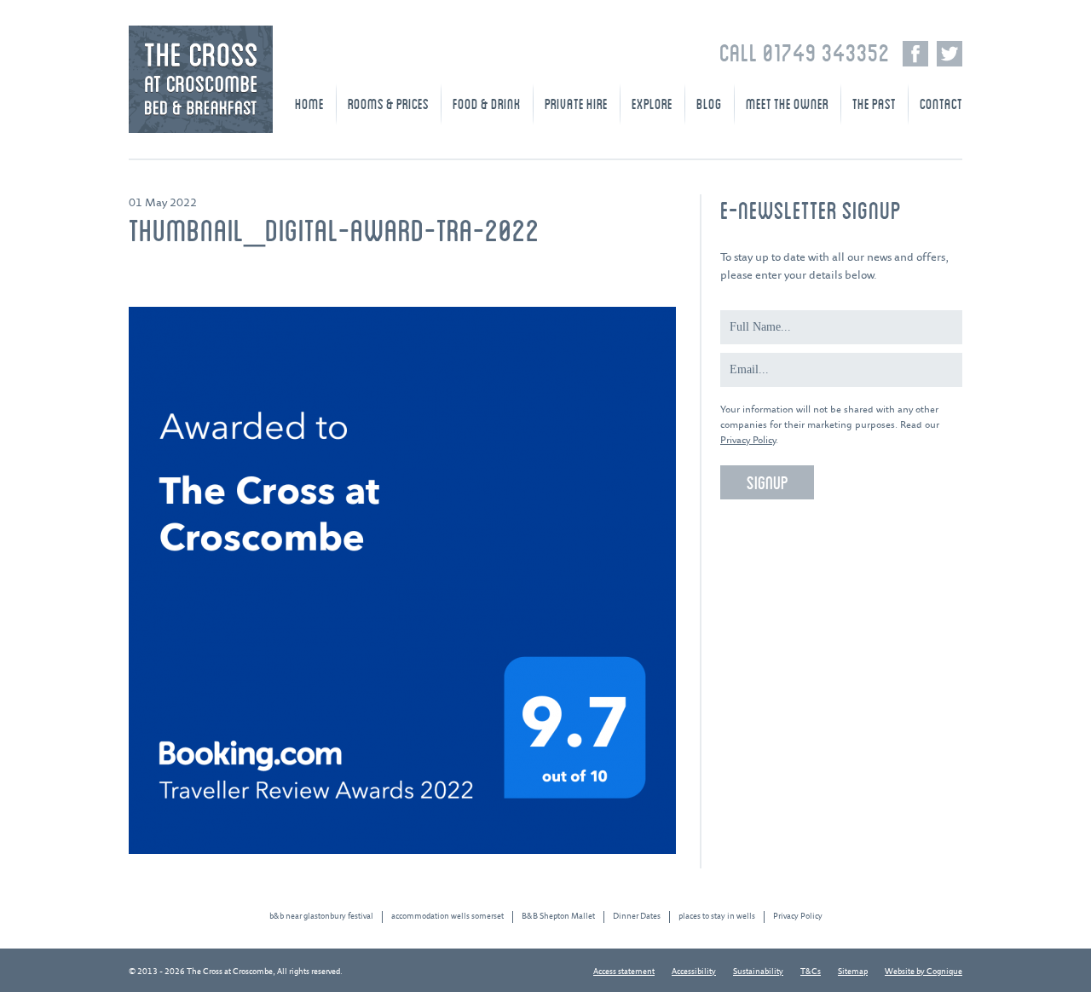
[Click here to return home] (201, 130)
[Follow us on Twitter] (949, 53)
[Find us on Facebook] (915, 53)
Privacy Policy (748, 440)
